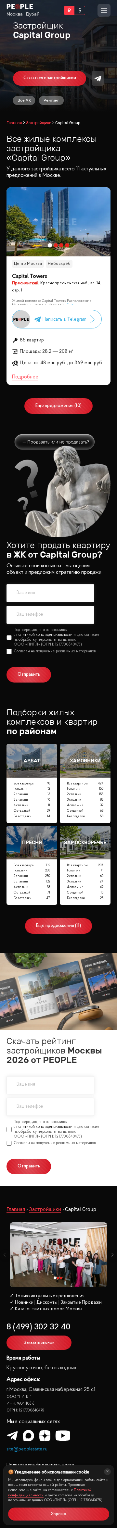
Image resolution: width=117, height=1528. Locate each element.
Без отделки (32, 816)
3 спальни (32, 800)
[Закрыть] (107, 1471)
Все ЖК (24, 100)
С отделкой (32, 811)
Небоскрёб (59, 264)
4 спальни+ (32, 805)
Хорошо (58, 1514)
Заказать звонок (39, 1342)
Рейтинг (51, 100)
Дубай (33, 14)
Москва (14, 14)
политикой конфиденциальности (44, 635)
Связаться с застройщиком (49, 78)
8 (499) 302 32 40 (38, 1327)
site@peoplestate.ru (26, 1449)
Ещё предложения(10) (58, 405)
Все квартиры (32, 783)
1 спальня (32, 789)
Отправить (29, 674)
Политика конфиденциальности (40, 1465)
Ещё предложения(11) (58, 925)
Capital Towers (29, 276)
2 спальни (32, 794)
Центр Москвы (28, 264)
